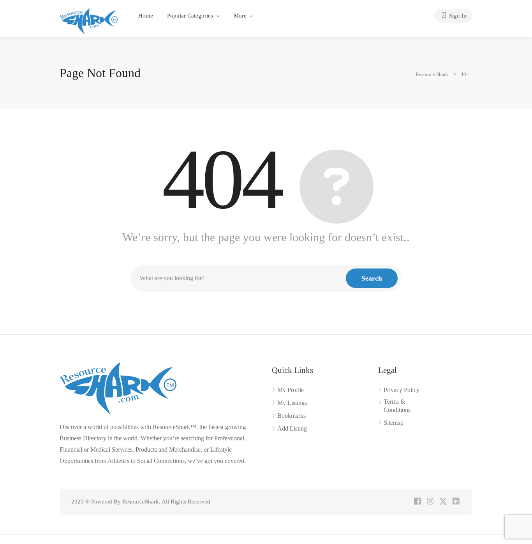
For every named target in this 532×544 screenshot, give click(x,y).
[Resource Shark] (89, 20)
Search (371, 278)
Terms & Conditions (397, 405)
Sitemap (393, 422)
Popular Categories (190, 15)
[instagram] (430, 502)
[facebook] (417, 502)
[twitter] (443, 502)
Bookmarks (291, 415)
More (240, 15)
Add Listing (292, 428)
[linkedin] (456, 502)
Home (145, 15)
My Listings (292, 402)
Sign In (457, 15)
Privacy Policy (401, 390)
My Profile (290, 390)
